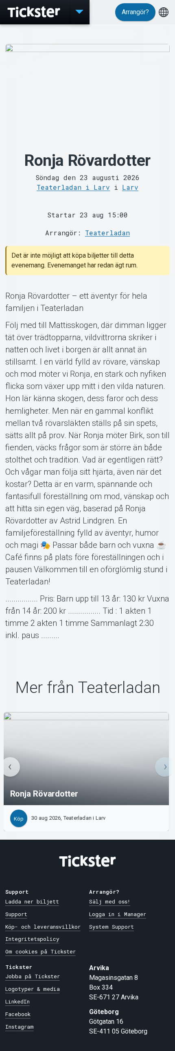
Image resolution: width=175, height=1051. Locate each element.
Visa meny (79, 12)
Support (16, 914)
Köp (19, 819)
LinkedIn (17, 1001)
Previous (10, 767)
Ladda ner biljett (32, 901)
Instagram (19, 1026)
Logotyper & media (32, 989)
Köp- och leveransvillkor (43, 926)
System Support (111, 926)
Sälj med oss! (109, 901)
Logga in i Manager (117, 914)
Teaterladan (107, 232)
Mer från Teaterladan (87, 688)
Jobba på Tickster (32, 976)
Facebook (18, 1014)
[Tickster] (34, 12)
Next (165, 767)
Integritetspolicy (32, 939)
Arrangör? (135, 12)
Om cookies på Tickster (40, 951)
